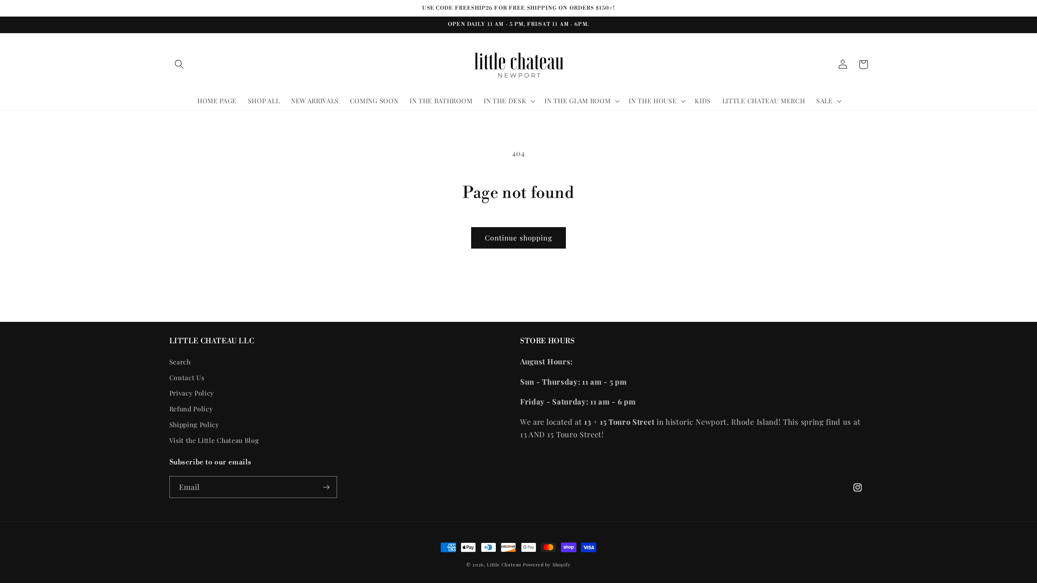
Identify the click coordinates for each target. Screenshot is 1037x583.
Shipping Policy (194, 424)
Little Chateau (504, 565)
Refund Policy (191, 408)
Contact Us (187, 377)
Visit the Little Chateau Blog (214, 440)
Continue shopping (518, 237)
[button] (179, 64)
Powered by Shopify (547, 565)
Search (180, 361)
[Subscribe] (326, 487)
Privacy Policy (191, 393)
